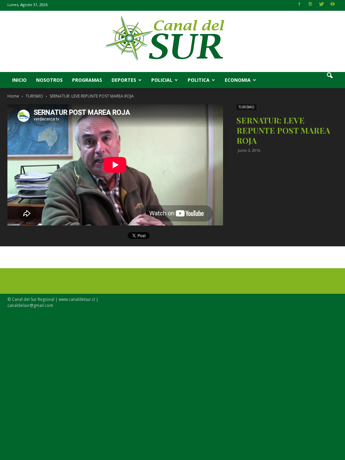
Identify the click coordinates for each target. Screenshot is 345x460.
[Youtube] (332, 6)
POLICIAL (161, 80)
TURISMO (246, 107)
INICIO (19, 80)
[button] (329, 80)
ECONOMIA (238, 80)
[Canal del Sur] (172, 41)
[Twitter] (321, 6)
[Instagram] (310, 6)
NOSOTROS (49, 80)
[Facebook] (299, 6)
